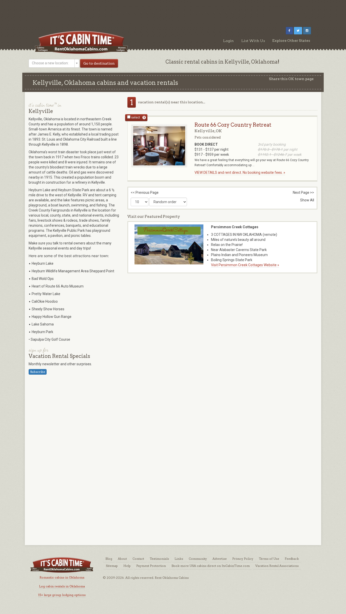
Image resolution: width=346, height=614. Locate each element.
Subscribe (37, 372)
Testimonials (159, 559)
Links (179, 559)
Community (198, 559)
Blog (108, 559)
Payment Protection (151, 566)
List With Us (253, 41)
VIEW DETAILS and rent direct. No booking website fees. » (240, 172)
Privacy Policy (242, 559)
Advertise (220, 559)
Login (228, 41)
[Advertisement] (173, 11)
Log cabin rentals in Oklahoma (62, 586)
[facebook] (289, 30)
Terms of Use (269, 559)
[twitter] (298, 30)
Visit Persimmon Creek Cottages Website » (245, 265)
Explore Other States (291, 41)
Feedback (292, 559)
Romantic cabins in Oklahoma (62, 577)
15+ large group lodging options (62, 595)
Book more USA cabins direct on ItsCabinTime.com (210, 566)
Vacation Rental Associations (277, 566)
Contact (138, 559)
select (135, 117)
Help (127, 566)
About (122, 559)
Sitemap (112, 566)
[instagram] (307, 30)
